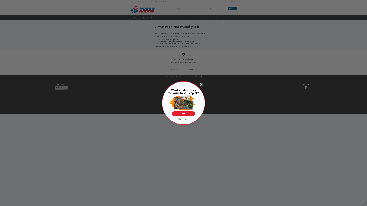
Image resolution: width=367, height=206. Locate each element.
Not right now (183, 119)
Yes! (183, 114)
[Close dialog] (201, 84)
